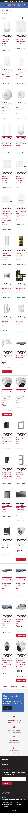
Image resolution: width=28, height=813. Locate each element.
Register (8, 35)
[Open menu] (2, 5)
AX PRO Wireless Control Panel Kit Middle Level (20, 178)
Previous (5, 686)
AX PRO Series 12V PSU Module (21, 289)
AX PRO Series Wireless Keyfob (20, 75)
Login (3, 35)
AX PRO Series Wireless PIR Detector (5, 41)
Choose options (7, 372)
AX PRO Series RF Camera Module (6, 289)
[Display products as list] (25, 18)
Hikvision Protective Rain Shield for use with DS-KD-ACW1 (7, 439)
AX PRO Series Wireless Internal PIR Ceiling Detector (7, 109)
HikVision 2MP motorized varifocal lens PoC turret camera (21, 397)
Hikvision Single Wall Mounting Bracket (20, 439)
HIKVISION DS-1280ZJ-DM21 (20, 620)
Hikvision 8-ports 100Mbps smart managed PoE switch (20, 585)
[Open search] (19, 5)
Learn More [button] (5, 806)
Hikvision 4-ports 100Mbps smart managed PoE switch (6, 622)
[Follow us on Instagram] (8, 793)
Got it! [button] (14, 810)
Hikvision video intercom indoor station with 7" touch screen (20, 510)
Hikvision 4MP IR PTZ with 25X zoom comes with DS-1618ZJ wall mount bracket (7, 662)
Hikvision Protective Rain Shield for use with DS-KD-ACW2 (7, 474)
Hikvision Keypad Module (6, 508)
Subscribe (6, 783)
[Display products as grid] (23, 18)
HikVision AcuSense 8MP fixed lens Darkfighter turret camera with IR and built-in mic (21, 662)
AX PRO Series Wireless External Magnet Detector (6, 143)
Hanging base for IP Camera (7, 356)
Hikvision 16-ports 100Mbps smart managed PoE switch (6, 585)
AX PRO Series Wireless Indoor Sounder (20, 109)
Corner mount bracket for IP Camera (19, 323)
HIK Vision (4, 45)
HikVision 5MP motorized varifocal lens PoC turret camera (7, 397)
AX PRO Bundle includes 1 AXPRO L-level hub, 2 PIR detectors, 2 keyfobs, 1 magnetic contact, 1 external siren (7, 217)
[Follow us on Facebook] (3, 793)
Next (23, 686)
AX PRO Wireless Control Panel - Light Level (6, 178)
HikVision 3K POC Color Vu (20, 544)
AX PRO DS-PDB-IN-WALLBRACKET (7, 322)
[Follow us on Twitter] (6, 793)
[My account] (22, 5)
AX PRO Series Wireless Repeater (20, 40)
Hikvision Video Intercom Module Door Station (6, 545)
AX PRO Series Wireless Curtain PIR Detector (21, 143)
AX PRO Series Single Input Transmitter (19, 255)
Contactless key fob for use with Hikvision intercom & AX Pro (21, 214)
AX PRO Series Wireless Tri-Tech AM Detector (6, 255)
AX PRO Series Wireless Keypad (6, 75)
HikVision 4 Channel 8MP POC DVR (21, 356)
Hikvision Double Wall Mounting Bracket (20, 474)
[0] (25, 5)
